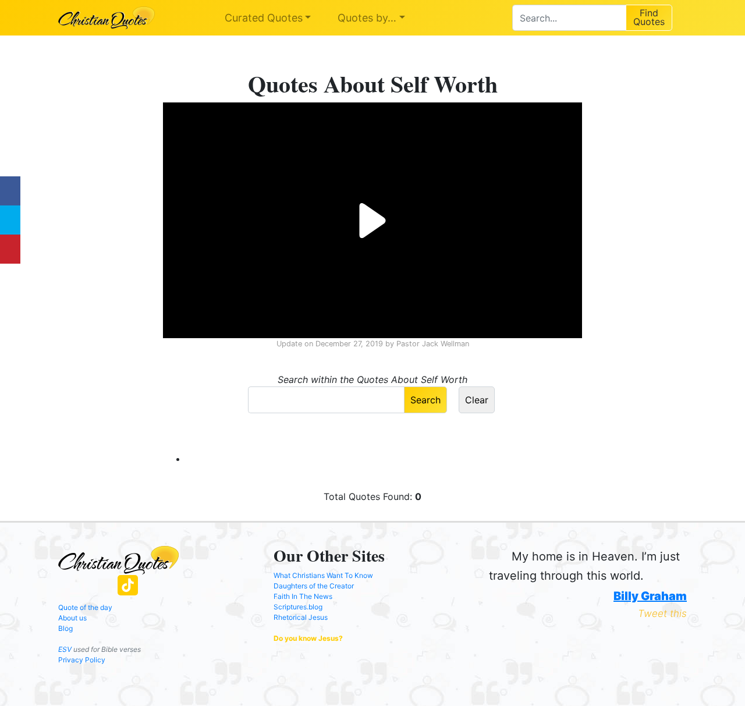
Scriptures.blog (298, 606)
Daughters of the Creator (314, 585)
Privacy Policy (81, 659)
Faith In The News (303, 596)
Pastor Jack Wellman (432, 343)
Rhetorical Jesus (301, 617)
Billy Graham (650, 596)
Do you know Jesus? (308, 638)
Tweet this (662, 613)
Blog (65, 628)
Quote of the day (85, 607)
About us (72, 617)
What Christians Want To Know (323, 575)
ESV (65, 649)
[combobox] (569, 18)
